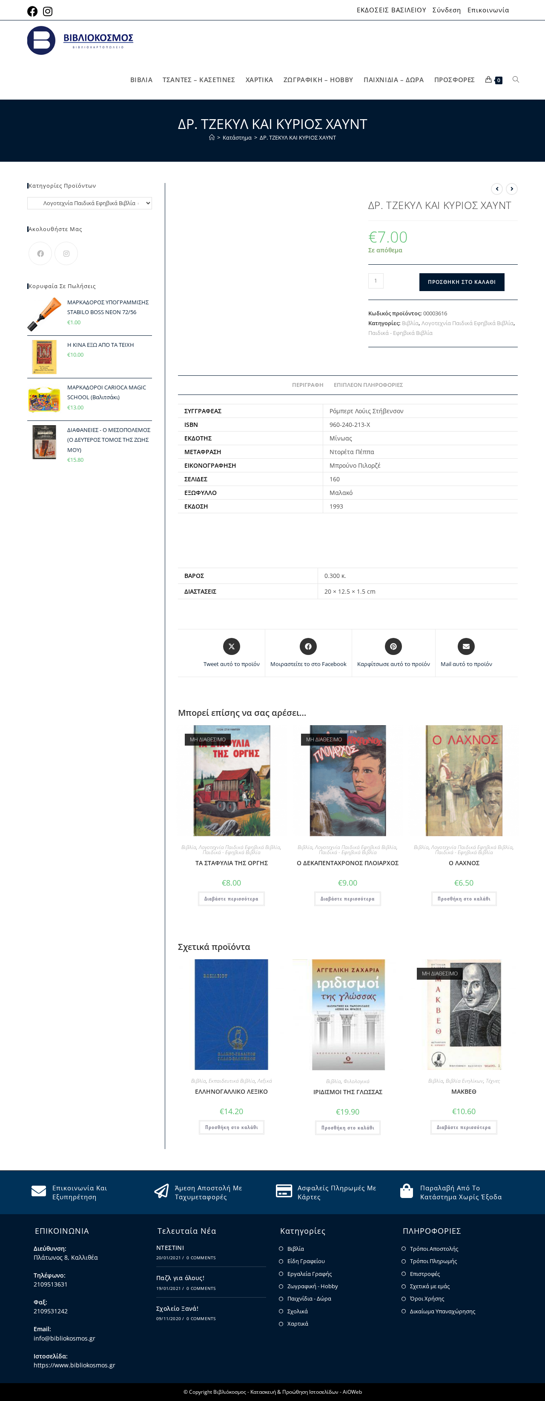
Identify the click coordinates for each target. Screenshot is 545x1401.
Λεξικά (265, 1080)
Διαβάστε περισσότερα (231, 898)
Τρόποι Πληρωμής (433, 1261)
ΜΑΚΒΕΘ (463, 1091)
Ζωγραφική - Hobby (312, 1286)
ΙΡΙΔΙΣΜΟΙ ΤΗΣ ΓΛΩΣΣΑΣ (347, 1092)
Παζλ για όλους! (180, 1278)
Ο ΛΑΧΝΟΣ (464, 863)
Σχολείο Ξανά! (177, 1308)
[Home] (212, 137)
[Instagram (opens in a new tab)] (47, 11)
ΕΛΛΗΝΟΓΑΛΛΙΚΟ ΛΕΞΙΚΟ (231, 1091)
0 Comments (200, 1258)
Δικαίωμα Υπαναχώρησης (442, 1311)
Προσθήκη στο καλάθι (462, 282)
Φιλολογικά (357, 1081)
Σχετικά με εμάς (430, 1286)
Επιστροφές (425, 1274)
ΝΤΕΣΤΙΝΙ (170, 1248)
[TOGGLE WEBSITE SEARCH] (516, 80)
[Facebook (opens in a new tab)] (33, 11)
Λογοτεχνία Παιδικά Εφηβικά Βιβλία (467, 323)
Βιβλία (410, 323)
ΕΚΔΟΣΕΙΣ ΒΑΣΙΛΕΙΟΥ (391, 10)
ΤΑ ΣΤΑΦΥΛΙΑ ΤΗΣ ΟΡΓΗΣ (231, 863)
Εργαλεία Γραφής (309, 1274)
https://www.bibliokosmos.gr (74, 1365)
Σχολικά (297, 1311)
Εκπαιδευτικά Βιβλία (232, 1080)
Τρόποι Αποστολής (434, 1248)
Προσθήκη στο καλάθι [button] (464, 898)
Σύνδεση (447, 10)
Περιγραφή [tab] (308, 385)
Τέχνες (493, 1080)
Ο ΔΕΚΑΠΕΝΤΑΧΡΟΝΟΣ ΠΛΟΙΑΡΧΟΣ (348, 863)
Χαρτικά (297, 1323)
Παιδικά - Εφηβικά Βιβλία (400, 333)
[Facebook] (40, 253)
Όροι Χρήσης (427, 1298)
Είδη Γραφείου (306, 1261)
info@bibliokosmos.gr (64, 1338)
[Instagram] (66, 253)
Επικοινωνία (488, 10)
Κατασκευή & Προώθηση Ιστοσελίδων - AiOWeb (306, 1391)
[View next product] (512, 189)
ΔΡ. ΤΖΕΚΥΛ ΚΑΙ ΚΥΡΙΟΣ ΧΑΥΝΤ (298, 137)
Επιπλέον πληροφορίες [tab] (368, 385)
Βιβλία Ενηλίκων (464, 1080)
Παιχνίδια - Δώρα (309, 1298)
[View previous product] (497, 189)
